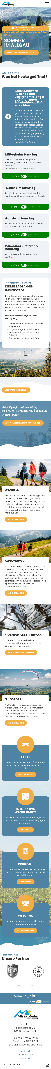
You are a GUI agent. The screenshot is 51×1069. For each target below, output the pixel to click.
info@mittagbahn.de (29, 1044)
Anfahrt (25, 1051)
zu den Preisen (25, 774)
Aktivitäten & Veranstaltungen (23, 422)
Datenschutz (25, 1054)
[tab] (19, 985)
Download (25, 881)
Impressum (25, 1058)
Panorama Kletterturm (21, 652)
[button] (46, 3)
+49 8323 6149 (30, 1037)
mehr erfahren (16, 519)
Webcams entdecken (16, 390)
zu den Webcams (25, 930)
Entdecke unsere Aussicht (21, 52)
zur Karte (25, 829)
